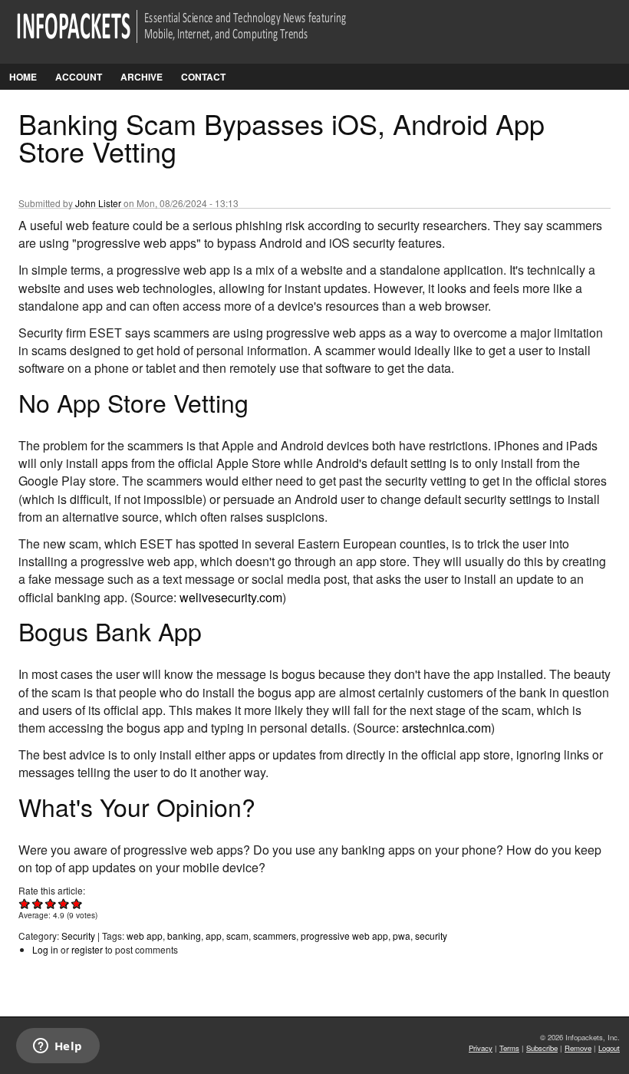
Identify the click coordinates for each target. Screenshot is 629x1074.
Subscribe (542, 1048)
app (214, 935)
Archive (141, 77)
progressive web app (344, 935)
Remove (578, 1048)
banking (184, 935)
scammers (274, 935)
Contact (203, 77)
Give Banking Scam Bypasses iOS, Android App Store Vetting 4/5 (64, 903)
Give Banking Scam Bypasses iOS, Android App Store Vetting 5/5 (77, 903)
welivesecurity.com (230, 597)
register (87, 949)
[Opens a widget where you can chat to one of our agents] (57, 1047)
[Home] (203, 36)
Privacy (480, 1048)
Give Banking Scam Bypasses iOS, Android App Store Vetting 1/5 (24, 903)
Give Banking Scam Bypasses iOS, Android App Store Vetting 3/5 (51, 903)
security (431, 935)
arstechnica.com (446, 727)
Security (78, 935)
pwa (401, 935)
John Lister (98, 202)
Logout (609, 1048)
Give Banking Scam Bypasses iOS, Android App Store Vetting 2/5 (37, 903)
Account (78, 77)
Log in (45, 949)
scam (237, 935)
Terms (509, 1048)
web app (145, 935)
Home (23, 77)
